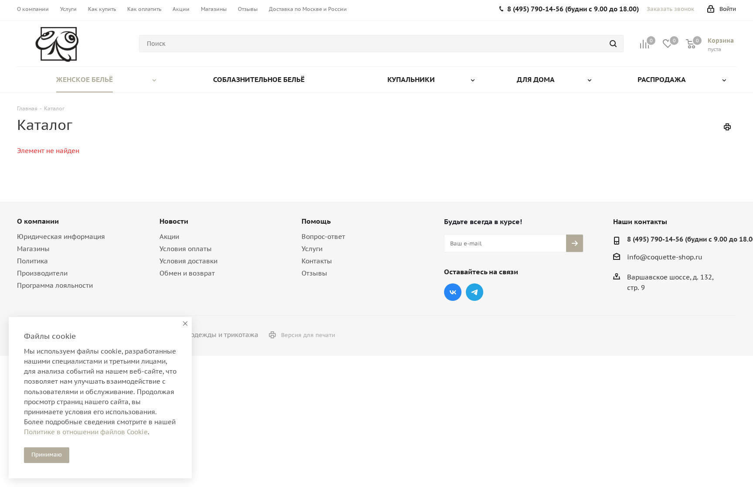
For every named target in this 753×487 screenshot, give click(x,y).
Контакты (317, 261)
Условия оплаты (185, 249)
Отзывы (314, 273)
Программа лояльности (55, 285)
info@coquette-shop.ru (664, 257)
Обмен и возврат (187, 273)
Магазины (33, 249)
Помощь (316, 221)
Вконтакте (452, 292)
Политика (32, 261)
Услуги (312, 249)
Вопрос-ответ (323, 236)
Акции (169, 236)
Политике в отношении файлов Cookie (86, 432)
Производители (42, 273)
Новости (173, 221)
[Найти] (613, 43)
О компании (38, 221)
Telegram (474, 292)
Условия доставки (188, 261)
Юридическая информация (61, 236)
